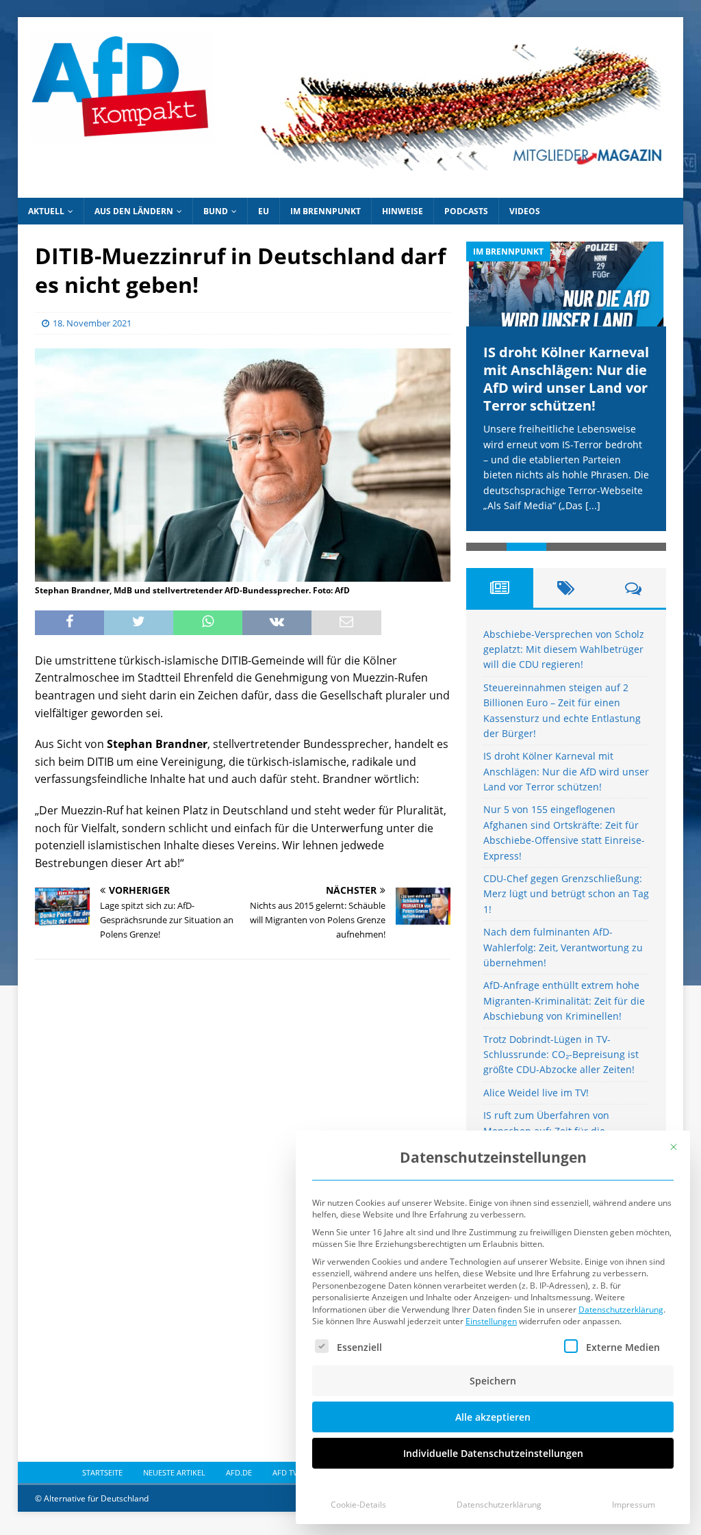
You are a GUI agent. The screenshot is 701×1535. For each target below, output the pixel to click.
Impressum (633, 1504)
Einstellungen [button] (491, 1321)
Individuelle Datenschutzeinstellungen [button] (493, 1453)
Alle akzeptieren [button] (493, 1416)
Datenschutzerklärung (620, 1309)
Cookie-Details (358, 1504)
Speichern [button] (493, 1380)
